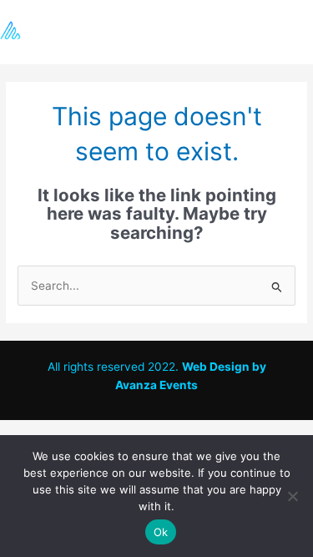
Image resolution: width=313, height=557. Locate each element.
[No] (292, 496)
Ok (161, 532)
